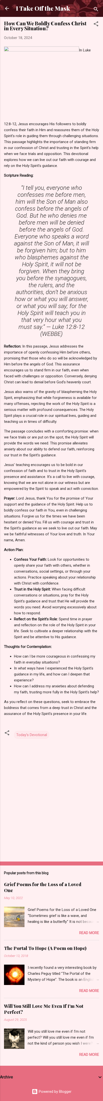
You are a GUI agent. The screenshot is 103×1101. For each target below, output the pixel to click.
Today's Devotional (31, 735)
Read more (89, 933)
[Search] (96, 10)
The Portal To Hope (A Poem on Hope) (45, 948)
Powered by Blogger (55, 1091)
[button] (96, 25)
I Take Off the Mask (43, 8)
